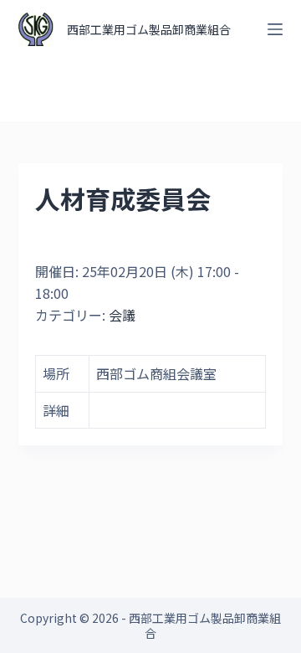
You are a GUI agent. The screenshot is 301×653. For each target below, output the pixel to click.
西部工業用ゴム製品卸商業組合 (149, 29)
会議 (122, 315)
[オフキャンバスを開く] (275, 29)
